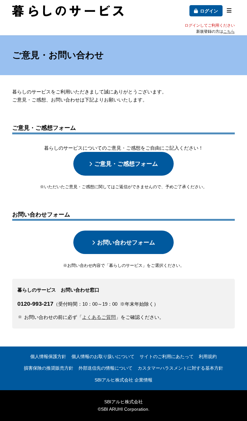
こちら (229, 31)
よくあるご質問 (99, 317)
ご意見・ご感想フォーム (126, 163)
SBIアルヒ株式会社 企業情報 (123, 379)
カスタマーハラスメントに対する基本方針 (180, 368)
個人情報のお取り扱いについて (102, 356)
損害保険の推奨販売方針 (48, 368)
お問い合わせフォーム (126, 242)
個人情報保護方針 (48, 356)
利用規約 (208, 356)
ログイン (209, 10)
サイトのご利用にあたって (167, 356)
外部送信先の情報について (105, 368)
